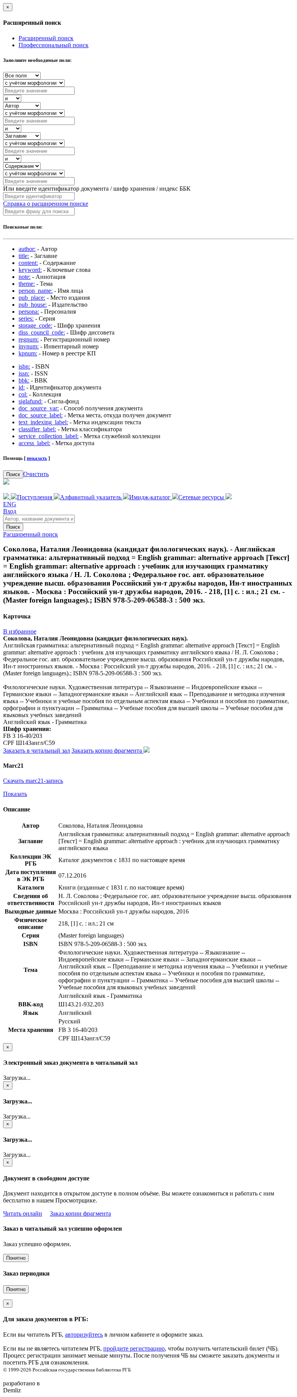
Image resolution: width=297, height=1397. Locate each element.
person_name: (36, 290)
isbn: (24, 366)
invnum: (29, 346)
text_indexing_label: (43, 422)
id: (22, 387)
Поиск (13, 474)
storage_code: (35, 325)
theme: (27, 283)
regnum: (29, 339)
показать (37, 458)
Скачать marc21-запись (33, 780)
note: (25, 276)
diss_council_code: (42, 332)
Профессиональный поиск (54, 45)
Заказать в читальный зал (36, 750)
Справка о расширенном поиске (45, 203)
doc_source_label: (41, 415)
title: (24, 256)
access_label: (34, 443)
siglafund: (31, 401)
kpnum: (28, 353)
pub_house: (33, 304)
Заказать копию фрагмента (107, 750)
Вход (9, 511)
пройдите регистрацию (134, 1348)
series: (26, 318)
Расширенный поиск (46, 38)
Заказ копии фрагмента (80, 1213)
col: (23, 394)
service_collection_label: (49, 436)
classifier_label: (37, 429)
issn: (24, 373)
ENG (9, 504)
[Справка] (228, 497)
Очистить (36, 474)
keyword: (30, 269)
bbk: (24, 380)
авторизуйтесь (84, 1334)
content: (28, 263)
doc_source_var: (39, 408)
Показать (15, 794)
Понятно (16, 1258)
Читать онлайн (22, 1213)
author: (27, 249)
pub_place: (32, 297)
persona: (29, 311)
